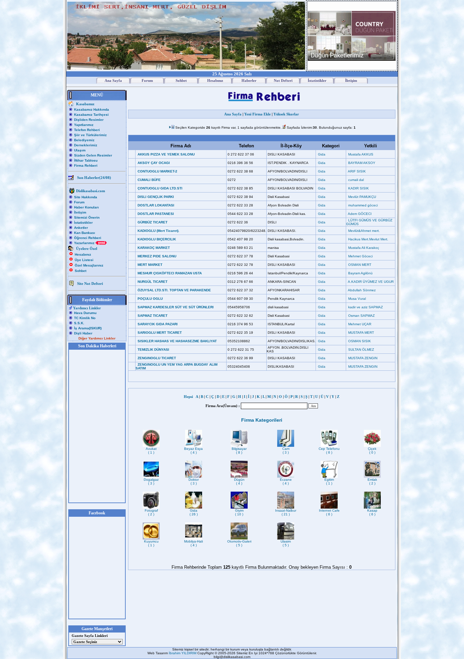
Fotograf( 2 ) (151, 512)
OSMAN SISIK (359, 341)
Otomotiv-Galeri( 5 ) (239, 543)
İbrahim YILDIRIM (183, 653)
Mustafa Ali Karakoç (363, 248)
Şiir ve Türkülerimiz (90, 135)
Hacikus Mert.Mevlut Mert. (368, 239)
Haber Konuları (86, 207)
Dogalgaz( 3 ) (151, 481)
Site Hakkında (85, 197)
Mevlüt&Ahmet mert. (364, 231)
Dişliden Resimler (89, 120)
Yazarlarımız (84, 243)
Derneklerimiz (85, 145)
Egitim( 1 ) (329, 481)
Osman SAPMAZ (361, 315)
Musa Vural (357, 298)
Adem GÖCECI (360, 214)
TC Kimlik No (84, 318)
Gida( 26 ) (194, 512)
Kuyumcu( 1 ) (151, 543)
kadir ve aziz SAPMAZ (365, 307)
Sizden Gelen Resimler (93, 155)
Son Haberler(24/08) (94, 178)
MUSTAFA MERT (361, 332)
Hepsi (189, 397)
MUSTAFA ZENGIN (362, 358)
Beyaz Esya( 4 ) (193, 450)
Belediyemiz (84, 140)
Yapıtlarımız (83, 125)
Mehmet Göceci (360, 256)
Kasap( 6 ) (372, 512)
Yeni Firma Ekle (257, 114)
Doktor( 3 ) (194, 481)
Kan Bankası (84, 233)
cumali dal (356, 180)
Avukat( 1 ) (151, 450)
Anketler (81, 228)
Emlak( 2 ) (372, 481)
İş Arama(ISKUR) (88, 328)
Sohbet (80, 271)
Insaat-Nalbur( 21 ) (285, 512)
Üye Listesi (84, 260)
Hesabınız (83, 254)
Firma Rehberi (85, 165)
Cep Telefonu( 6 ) (329, 450)
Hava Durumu (85, 313)
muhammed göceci (363, 205)
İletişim (80, 212)
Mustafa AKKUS (360, 154)
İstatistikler (83, 222)
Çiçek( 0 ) (372, 450)
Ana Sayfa (233, 114)
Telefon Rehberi (87, 130)
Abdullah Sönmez (362, 290)
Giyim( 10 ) (239, 512)
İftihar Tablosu (85, 160)
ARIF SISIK (357, 171)
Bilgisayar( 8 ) (239, 450)
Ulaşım (80, 150)
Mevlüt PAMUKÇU (362, 197)
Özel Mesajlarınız (89, 265)
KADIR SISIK (358, 188)
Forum (79, 202)
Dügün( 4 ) (239, 481)
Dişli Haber (83, 333)
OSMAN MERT (359, 265)
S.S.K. (79, 323)
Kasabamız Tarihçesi (91, 114)
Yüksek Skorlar (286, 114)
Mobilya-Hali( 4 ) (193, 543)
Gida (321, 154)
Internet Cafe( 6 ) (329, 512)
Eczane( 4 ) (286, 481)
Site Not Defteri (90, 283)
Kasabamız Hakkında (91, 109)
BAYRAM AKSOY (361, 163)
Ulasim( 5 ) (286, 543)
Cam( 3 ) (285, 450)
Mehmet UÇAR (359, 324)
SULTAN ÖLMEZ (361, 349)
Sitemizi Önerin (87, 217)
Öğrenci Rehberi (87, 238)
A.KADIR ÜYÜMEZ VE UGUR (371, 281)
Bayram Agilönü (360, 273)
